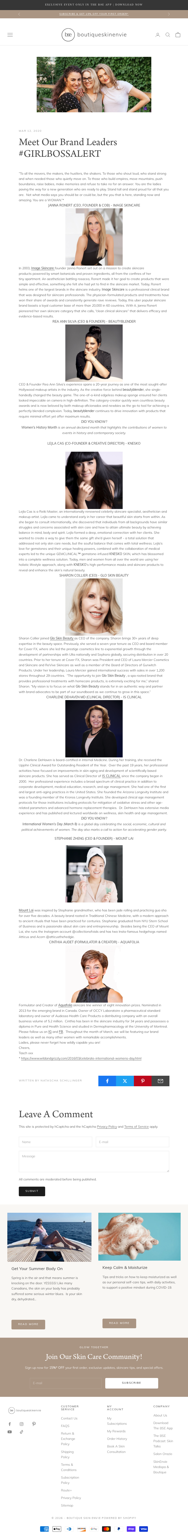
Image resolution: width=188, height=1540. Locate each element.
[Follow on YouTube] (9, 1432)
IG (50, 1032)
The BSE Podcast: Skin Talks (163, 1441)
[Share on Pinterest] (143, 1081)
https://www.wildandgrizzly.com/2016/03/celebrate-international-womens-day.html (81, 1058)
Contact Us (69, 1418)
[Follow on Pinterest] (34, 1424)
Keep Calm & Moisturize (124, 1268)
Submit (32, 1191)
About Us (160, 1415)
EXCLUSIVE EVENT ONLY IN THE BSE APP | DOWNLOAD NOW (94, 4)
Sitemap (67, 1505)
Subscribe (131, 1383)
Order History (117, 1439)
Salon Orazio (162, 1454)
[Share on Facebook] (107, 1081)
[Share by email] (160, 1081)
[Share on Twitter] (125, 1081)
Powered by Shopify (119, 1518)
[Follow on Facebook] (9, 1424)
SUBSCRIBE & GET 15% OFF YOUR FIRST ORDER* (94, 14)
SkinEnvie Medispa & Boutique (161, 1467)
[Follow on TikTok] (21, 1432)
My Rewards (116, 1431)
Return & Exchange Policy (68, 1438)
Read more (28, 1324)
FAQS (65, 1426)
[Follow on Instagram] (21, 1424)
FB (61, 1032)
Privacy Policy (107, 1127)
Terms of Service (136, 1127)
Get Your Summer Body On (37, 1269)
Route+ (66, 1490)
